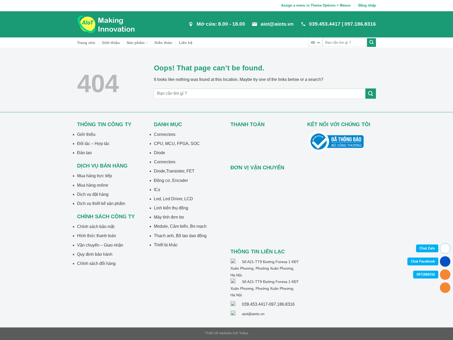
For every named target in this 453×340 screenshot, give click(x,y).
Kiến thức (163, 43)
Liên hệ (185, 43)
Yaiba (243, 333)
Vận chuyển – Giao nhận (100, 245)
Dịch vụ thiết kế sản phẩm (101, 203)
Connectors (164, 134)
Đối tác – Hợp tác (93, 143)
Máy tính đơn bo (169, 217)
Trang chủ (86, 43)
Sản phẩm (135, 43)
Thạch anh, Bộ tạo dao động (180, 235)
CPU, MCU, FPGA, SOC (177, 143)
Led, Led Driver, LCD (173, 199)
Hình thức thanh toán (96, 235)
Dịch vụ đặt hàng (93, 194)
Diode (159, 153)
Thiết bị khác (166, 245)
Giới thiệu (111, 43)
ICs (157, 189)
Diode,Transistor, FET (174, 171)
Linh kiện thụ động (171, 208)
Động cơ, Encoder (171, 180)
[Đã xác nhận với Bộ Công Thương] (336, 141)
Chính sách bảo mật (95, 226)
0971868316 (426, 274)
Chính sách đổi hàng (96, 263)
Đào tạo (84, 153)
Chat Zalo (427, 248)
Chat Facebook (423, 261)
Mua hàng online (92, 185)
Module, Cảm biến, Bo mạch (180, 226)
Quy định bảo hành (94, 254)
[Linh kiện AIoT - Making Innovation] (107, 24)
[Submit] (371, 42)
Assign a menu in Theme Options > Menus (315, 5)
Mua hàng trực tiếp (94, 176)
